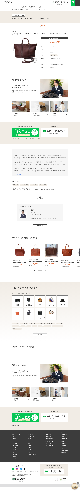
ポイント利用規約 (65, 450)
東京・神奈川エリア (31, 436)
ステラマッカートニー (17, 328)
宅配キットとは (64, 436)
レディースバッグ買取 (24, 184)
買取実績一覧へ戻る (40, 225)
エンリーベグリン (42, 323)
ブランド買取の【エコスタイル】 (17, 9)
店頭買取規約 (64, 443)
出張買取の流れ (48, 436)
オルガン (51, 52)
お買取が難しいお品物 (49, 448)
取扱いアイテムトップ (49, 445)
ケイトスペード (59, 323)
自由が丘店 (29, 445)
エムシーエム (16, 323)
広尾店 (29, 443)
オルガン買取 (25, 9)
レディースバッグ (54, 55)
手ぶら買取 (15, 443)
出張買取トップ (48, 434)
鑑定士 (14, 436)
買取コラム (15, 449)
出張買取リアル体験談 (49, 438)
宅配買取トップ (64, 434)
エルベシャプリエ (24, 323)
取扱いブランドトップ (49, 443)
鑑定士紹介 (15, 438)
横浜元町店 (29, 447)
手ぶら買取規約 (64, 448)
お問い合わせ (63, 452)
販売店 (14, 452)
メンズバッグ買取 (34, 184)
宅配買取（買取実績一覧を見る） (55, 58)
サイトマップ (15, 458)
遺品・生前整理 (15, 445)
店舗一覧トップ (30, 434)
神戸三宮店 (29, 452)
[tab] (34, 270)
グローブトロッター (51, 323)
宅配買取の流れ (64, 438)
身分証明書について (15, 425)
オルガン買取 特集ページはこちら (40, 197)
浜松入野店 (29, 449)
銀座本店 (29, 438)
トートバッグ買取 (43, 184)
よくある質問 (15, 454)
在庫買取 (14, 447)
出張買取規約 (64, 445)
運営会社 (14, 456)
